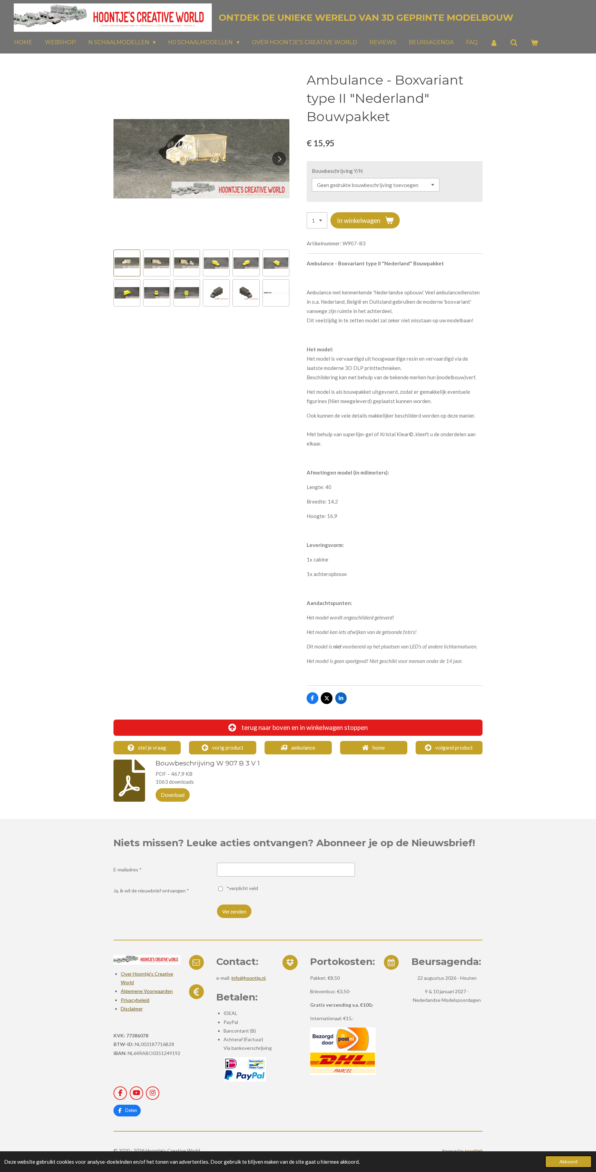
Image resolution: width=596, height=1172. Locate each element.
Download (173, 795)
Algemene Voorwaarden (147, 991)
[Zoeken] (514, 42)
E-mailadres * (127, 869)
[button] (126, 263)
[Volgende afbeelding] (279, 159)
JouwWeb (473, 1150)
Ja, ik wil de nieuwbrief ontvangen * (151, 890)
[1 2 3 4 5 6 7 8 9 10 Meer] (317, 220)
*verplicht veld (242, 888)
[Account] (494, 42)
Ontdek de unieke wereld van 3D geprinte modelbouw (366, 17)
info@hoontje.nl (248, 978)
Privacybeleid (135, 1000)
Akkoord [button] (568, 1161)
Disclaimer (132, 1009)
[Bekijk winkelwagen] (534, 42)
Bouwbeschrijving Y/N (337, 171)
